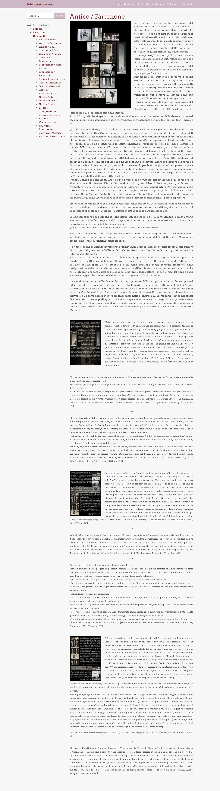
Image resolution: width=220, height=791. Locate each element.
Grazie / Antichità (50, 82)
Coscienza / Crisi (49, 50)
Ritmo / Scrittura (49, 115)
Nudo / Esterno (48, 100)
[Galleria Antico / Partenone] (100, 64)
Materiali (130, 4)
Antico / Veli (47, 46)
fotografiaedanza (39, 4)
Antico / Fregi (47, 39)
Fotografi (38, 28)
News (149, 4)
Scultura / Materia (50, 132)
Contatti (187, 4)
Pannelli (41, 36)
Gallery (159, 4)
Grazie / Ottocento (50, 86)
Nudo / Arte (46, 97)
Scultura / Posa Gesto (52, 136)
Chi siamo (173, 4)
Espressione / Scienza (52, 79)
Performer (39, 32)
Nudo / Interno (48, 104)
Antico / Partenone (50, 43)
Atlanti (117, 4)
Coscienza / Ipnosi (50, 54)
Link (141, 4)
